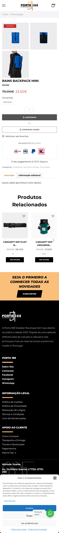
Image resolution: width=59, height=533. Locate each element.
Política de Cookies (19, 529)
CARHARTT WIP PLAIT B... (15, 243)
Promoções (17, 14)
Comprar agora (31, 129)
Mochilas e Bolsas (31, 167)
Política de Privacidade (37, 529)
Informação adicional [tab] (29, 175)
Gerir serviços (9, 501)
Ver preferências (29, 523)
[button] (55, 478)
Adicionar (30, 117)
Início (5, 14)
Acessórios (17, 167)
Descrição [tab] (9, 175)
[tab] (9, 175)
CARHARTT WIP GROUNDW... (44, 243)
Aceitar (29, 508)
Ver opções (15, 260)
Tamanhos (7, 98)
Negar (29, 515)
